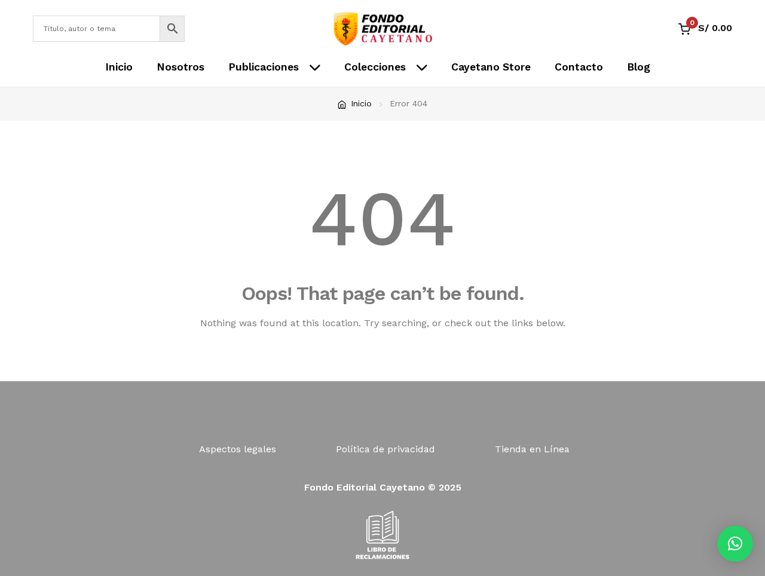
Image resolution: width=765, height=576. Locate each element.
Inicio (119, 67)
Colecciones (375, 67)
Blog (638, 67)
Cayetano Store (491, 67)
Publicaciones (263, 67)
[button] (735, 544)
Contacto (579, 67)
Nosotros (180, 67)
